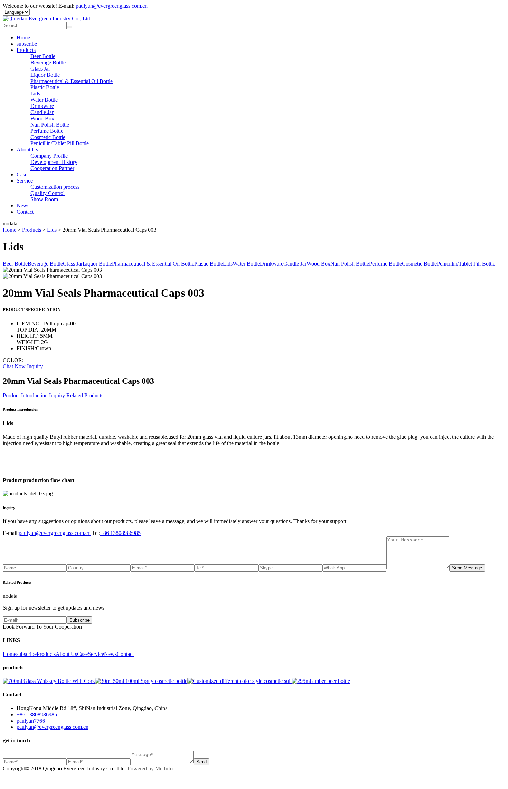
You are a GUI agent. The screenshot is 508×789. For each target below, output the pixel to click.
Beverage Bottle (48, 62)
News (23, 205)
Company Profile (49, 156)
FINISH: (26, 348)
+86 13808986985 (120, 533)
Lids (35, 93)
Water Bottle (44, 100)
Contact (25, 212)
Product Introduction (25, 395)
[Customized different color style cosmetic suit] (239, 681)
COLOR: (13, 360)
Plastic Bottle (44, 87)
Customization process (54, 187)
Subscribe (79, 620)
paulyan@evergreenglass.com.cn (112, 6)
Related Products (84, 395)
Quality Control (47, 193)
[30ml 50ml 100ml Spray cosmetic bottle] (141, 681)
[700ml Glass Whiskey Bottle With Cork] (49, 681)
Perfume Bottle (46, 131)
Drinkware (42, 106)
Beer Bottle (42, 56)
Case (22, 174)
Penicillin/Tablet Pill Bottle (59, 143)
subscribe (27, 44)
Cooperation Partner (52, 168)
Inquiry (35, 366)
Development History (53, 162)
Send (201, 761)
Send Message (467, 567)
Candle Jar (42, 112)
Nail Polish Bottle (49, 125)
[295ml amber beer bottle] (321, 681)
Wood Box (42, 118)
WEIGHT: (29, 342)
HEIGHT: (28, 336)
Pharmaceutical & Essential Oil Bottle (71, 81)
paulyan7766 (31, 721)
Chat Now (14, 366)
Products (26, 50)
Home (23, 37)
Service (25, 181)
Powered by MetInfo (150, 768)
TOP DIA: (29, 330)
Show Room (44, 199)
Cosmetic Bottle (47, 137)
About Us (27, 149)
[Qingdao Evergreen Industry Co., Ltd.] (47, 18)
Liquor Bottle (45, 75)
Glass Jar (40, 69)
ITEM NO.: (30, 323)
